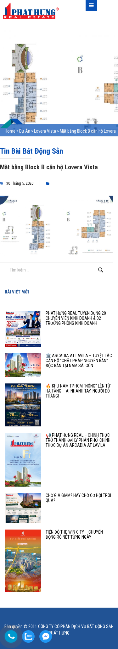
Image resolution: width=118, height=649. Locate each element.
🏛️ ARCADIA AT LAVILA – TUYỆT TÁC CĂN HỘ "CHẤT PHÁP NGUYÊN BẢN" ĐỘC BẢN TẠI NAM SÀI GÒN (79, 360)
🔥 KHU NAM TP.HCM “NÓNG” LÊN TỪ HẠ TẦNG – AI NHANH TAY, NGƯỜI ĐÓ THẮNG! (78, 390)
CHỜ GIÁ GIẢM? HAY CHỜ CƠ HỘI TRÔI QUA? (78, 498)
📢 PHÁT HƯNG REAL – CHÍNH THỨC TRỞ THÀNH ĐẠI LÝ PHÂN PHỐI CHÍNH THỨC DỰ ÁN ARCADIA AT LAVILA (78, 440)
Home (10, 131)
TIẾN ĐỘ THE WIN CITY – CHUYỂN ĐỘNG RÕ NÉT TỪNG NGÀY (74, 535)
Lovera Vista (45, 131)
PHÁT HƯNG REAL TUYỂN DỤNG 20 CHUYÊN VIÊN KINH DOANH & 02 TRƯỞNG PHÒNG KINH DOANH (76, 318)
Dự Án (24, 131)
